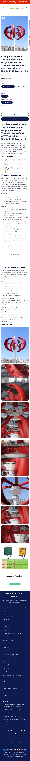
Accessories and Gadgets (10, 616)
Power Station (6, 647)
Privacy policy (15, 754)
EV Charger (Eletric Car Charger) (12, 633)
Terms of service (23, 754)
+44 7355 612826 (13, 719)
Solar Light (6, 664)
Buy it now (15, 119)
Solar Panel (6, 668)
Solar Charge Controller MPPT (11, 657)
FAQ (4, 692)
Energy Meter (6, 630)
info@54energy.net (12, 724)
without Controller (8, 86)
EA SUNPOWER (7, 626)
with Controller (21, 86)
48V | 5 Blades (7, 102)
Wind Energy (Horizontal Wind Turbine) (13, 675)
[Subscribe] (25, 607)
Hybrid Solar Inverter (8, 637)
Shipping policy (10, 756)
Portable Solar (7, 644)
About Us (5, 685)
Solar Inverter (6, 661)
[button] (3, 8)
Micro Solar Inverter (8, 640)
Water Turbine (6, 671)
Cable (4, 623)
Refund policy (7, 754)
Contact (5, 695)
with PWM (5, 89)
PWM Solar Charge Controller (11, 654)
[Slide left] (11, 53)
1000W (5, 96)
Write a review (15, 584)
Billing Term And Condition (10, 688)
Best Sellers (6, 619)
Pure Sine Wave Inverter (9, 650)
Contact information (19, 756)
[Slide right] (18, 53)
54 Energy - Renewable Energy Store (17, 752)
